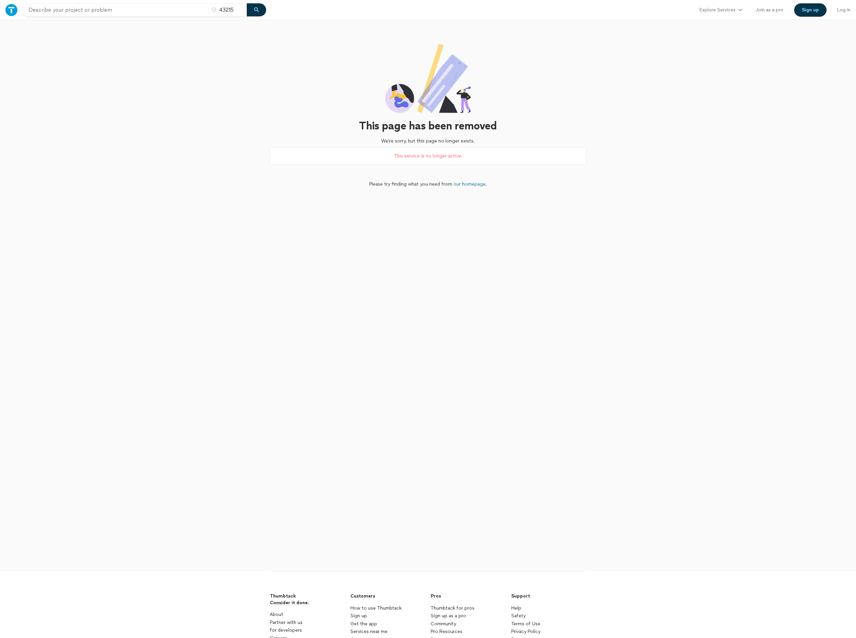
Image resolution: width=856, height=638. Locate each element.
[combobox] (115, 10)
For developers (286, 630)
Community (443, 624)
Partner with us (286, 622)
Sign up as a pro (448, 616)
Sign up (358, 616)
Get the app (363, 624)
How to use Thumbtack (376, 608)
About (276, 614)
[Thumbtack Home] (11, 10)
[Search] (256, 10)
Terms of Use (525, 624)
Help (516, 608)
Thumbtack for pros (452, 608)
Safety (518, 616)
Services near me (369, 631)
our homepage (469, 184)
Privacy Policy (525, 631)
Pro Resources (446, 631)
